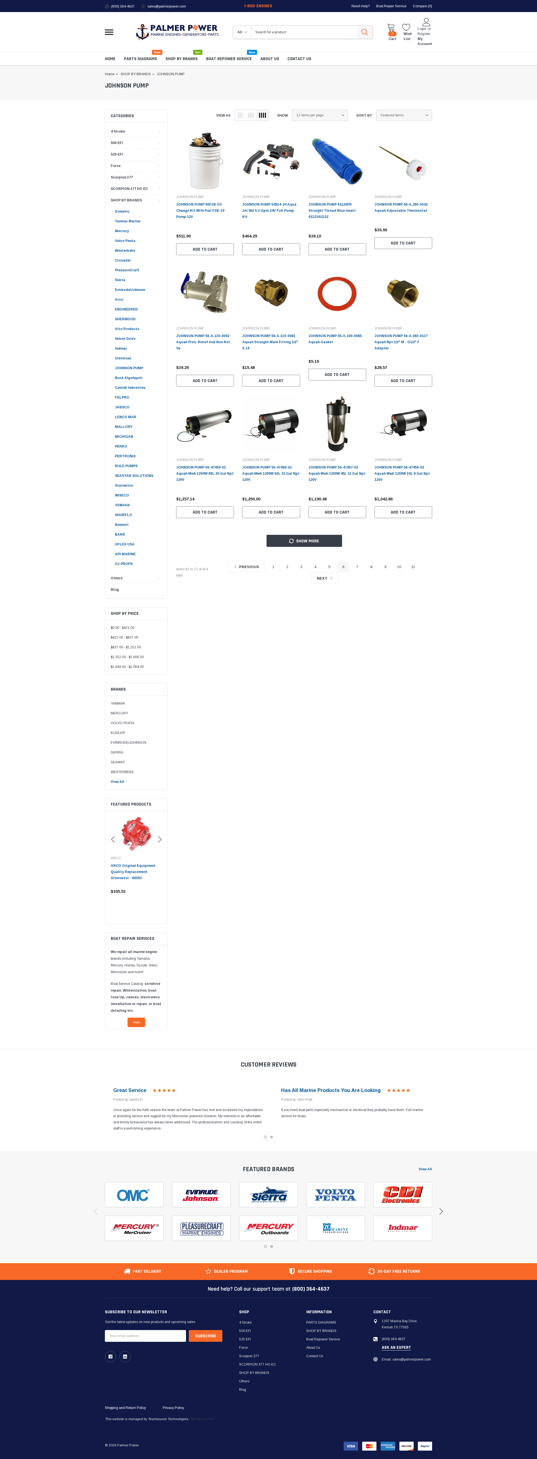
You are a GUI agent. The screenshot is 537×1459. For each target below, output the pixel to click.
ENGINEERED (126, 309)
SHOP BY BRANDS (182, 59)
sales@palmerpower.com (166, 6)
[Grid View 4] (262, 115)
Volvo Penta (125, 241)
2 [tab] (271, 1137)
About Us (313, 1348)
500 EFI (117, 143)
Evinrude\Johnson (130, 290)
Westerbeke (125, 251)
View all (425, 1169)
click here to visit (201, 1419)
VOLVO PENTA (122, 723)
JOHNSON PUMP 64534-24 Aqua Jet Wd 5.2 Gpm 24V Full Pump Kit (269, 211)
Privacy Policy (173, 1408)
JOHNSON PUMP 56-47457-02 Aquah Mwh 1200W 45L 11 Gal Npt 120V (337, 473)
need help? (361, 6)
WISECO (122, 495)
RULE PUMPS (126, 466)
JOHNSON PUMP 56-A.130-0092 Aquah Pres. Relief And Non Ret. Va (203, 342)
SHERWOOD (125, 319)
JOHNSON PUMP (129, 368)
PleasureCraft (127, 270)
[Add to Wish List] (159, 891)
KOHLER (118, 733)
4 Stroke (118, 131)
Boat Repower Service (229, 59)
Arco (119, 300)
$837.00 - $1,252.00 (126, 647)
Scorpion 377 (122, 177)
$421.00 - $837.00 (124, 637)
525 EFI (117, 154)
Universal (123, 358)
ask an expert (396, 1347)
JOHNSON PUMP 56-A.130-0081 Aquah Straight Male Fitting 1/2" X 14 (270, 342)
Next (323, 578)
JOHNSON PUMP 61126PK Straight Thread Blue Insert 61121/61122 (332, 211)
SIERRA (117, 752)
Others (117, 578)
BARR (120, 534)
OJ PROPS (124, 564)
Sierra (120, 280)
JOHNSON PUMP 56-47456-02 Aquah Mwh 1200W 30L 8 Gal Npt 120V (402, 473)
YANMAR (118, 703)
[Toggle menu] (109, 32)
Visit (136, 1022)
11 (413, 567)
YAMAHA (122, 505)
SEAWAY (118, 762)
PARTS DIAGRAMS (140, 59)
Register (424, 34)
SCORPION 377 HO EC (129, 189)
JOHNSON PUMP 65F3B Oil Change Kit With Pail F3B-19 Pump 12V (200, 211)
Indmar (121, 348)
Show (282, 115)
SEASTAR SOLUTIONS (134, 476)
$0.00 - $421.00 (122, 628)
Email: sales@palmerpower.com (406, 1359)
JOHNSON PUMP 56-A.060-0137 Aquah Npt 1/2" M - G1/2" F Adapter (401, 342)
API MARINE (125, 554)
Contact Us (314, 1356)
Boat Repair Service (391, 6)
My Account (425, 41)
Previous (248, 567)
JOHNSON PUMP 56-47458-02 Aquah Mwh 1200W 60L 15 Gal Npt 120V (271, 473)
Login (422, 29)
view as (223, 115)
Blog (115, 590)
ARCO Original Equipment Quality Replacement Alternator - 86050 (133, 872)
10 (399, 567)
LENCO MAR (125, 417)
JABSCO (122, 407)
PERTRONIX (125, 456)
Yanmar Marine (127, 221)
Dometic (122, 211)
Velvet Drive (125, 339)
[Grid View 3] (251, 115)
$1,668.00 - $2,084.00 (127, 667)
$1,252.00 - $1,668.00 (127, 657)
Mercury (122, 231)
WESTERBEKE (122, 772)
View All (117, 782)
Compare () (422, 6)
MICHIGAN (124, 437)
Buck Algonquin (128, 378)
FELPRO (122, 397)
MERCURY (119, 713)
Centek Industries (130, 388)
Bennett (122, 525)
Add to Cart (205, 249)
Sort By (364, 115)
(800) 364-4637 (123, 6)
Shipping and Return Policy (125, 1408)
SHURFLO (123, 515)
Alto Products (127, 329)
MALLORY (124, 427)
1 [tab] (265, 1137)
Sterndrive (124, 486)
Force (116, 166)
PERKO (121, 446)
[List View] (240, 115)
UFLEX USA (125, 544)
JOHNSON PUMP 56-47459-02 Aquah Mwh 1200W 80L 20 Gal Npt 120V (205, 473)
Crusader (123, 260)
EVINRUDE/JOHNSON (128, 743)
